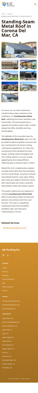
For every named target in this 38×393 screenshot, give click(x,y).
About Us (5, 271)
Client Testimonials (8, 279)
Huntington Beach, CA (9, 360)
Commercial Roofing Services (11, 301)
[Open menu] (35, 4)
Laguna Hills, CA (7, 330)
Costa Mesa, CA (7, 368)
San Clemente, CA (7, 345)
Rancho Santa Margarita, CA (11, 322)
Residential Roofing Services (14, 228)
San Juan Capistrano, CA (9, 326)
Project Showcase (7, 287)
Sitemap (4, 290)
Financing (5, 275)
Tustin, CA (5, 333)
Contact (4, 268)
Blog (3, 283)
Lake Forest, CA (7, 341)
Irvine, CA (5, 352)
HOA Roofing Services (8, 308)
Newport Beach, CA (8, 349)
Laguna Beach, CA (7, 318)
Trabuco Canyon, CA (8, 364)
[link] (16, 16)
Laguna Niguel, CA (8, 337)
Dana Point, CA (6, 356)
